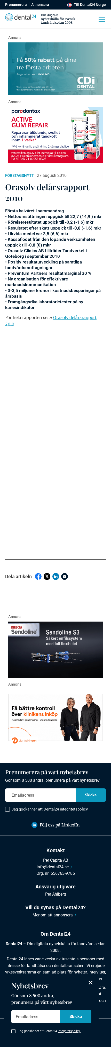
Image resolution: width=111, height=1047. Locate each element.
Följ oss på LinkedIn (60, 824)
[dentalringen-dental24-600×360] (55, 717)
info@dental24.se (53, 866)
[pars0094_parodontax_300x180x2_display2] (55, 135)
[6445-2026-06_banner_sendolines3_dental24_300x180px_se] (55, 650)
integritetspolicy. (74, 809)
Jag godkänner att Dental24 (50, 809)
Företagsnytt (19, 175)
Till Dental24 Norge (90, 5)
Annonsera (40, 5)
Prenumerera (16, 5)
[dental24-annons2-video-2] (55, 68)
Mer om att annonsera (53, 915)
